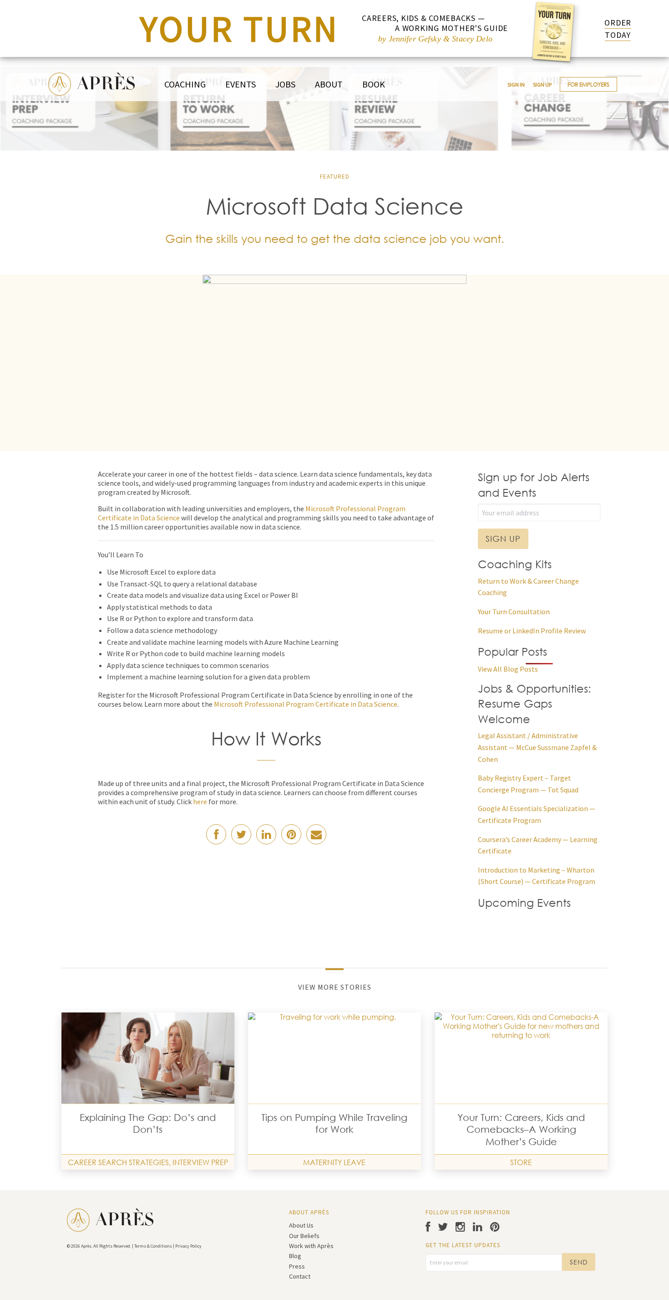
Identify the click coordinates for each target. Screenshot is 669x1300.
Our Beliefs (304, 1236)
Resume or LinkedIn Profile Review (532, 630)
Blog (295, 1256)
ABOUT (329, 84)
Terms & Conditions (153, 1246)
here (200, 801)
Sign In (516, 84)
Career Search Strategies (118, 1162)
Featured (335, 176)
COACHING (185, 84)
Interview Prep (200, 1162)
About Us (301, 1225)
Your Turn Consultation (514, 611)
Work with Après (311, 1246)
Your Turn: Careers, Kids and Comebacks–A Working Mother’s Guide (521, 1129)
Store (521, 1162)
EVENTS (240, 84)
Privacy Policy (188, 1246)
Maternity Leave (334, 1162)
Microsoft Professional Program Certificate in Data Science (305, 704)
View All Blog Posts (508, 668)
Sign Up (542, 84)
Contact (299, 1276)
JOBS (285, 84)
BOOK (373, 84)
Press (297, 1266)
